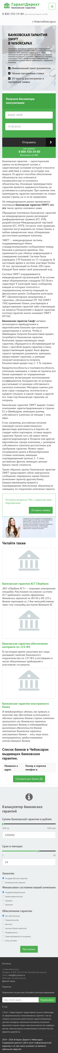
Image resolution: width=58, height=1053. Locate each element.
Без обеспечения (12, 916)
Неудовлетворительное (15, 892)
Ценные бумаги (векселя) (16, 928)
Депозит (8, 924)
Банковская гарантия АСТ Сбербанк (25, 584)
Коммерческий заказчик (15, 882)
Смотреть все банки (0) (29, 779)
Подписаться (47, 999)
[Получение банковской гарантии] (22, 5)
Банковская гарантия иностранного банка (25, 705)
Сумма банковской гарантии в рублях (27, 819)
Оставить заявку (40, 510)
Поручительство (12, 920)
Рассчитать (29, 949)
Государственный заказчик (16, 878)
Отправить (29, 142)
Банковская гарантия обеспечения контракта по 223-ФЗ (25, 645)
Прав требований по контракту (18, 936)
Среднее (8, 900)
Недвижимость (11, 932)
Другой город (8, 981)
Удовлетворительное (14, 896)
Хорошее (9, 904)
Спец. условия (11, 940)
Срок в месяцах (12, 846)
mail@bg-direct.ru (16, 975)
